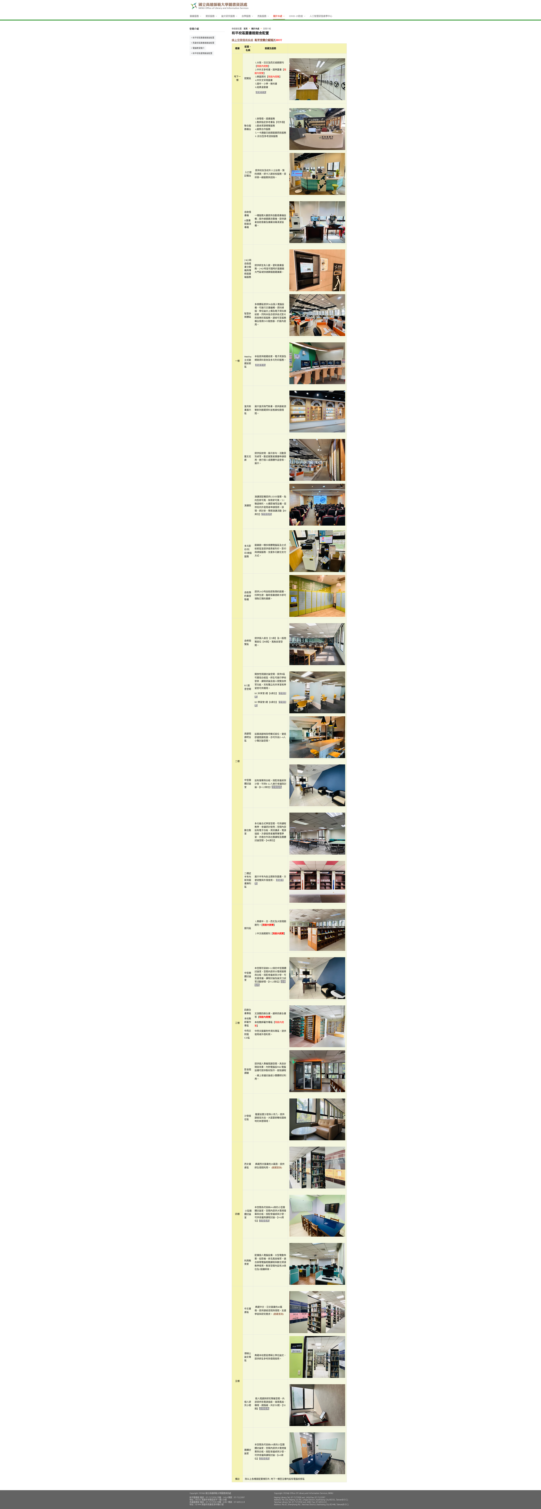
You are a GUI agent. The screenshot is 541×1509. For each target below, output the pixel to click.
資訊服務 (210, 16)
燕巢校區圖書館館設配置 (203, 43)
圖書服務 (194, 16)
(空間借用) (266, 514)
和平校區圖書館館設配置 (203, 37)
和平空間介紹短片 (265, 40)
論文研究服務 (228, 16)
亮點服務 (261, 16)
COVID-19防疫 (296, 16)
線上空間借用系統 (242, 40)
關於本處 (277, 16)
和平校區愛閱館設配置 (202, 53)
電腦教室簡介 (198, 48)
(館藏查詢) (261, 92)
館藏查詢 (260, 365)
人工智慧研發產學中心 (321, 16)
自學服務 (246, 16)
